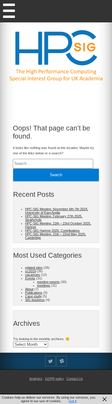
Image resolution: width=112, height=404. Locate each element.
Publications (33, 292)
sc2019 (30, 271)
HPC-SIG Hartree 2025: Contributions (52, 230)
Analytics (35, 378)
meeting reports (48, 282)
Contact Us (75, 378)
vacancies (32, 274)
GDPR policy (54, 378)
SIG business (35, 300)
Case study (33, 296)
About (29, 289)
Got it (72, 401)
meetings (43, 285)
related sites (34, 267)
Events (30, 278)
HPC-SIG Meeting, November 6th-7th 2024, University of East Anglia (56, 210)
